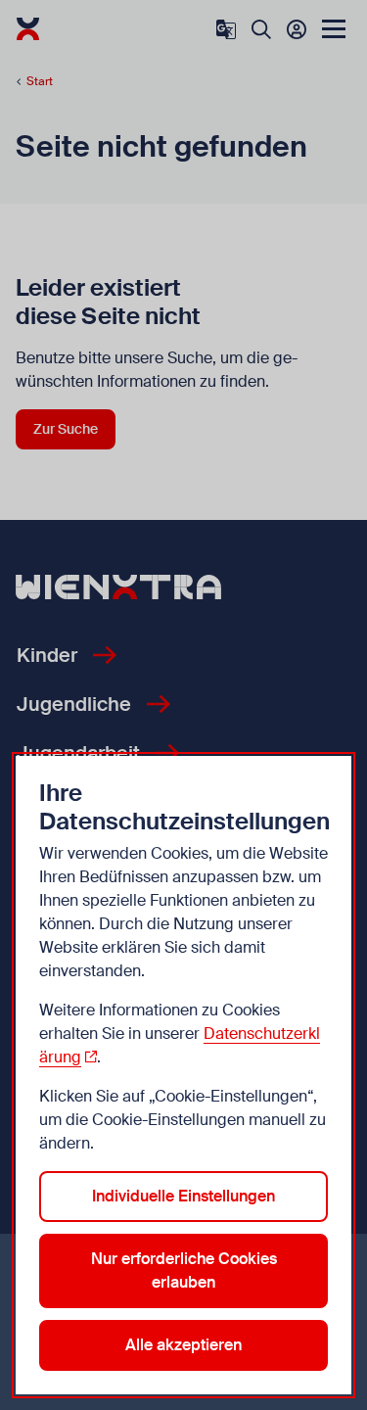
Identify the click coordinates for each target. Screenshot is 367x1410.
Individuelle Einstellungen (183, 1196)
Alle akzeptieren (183, 1345)
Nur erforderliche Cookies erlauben (184, 1270)
